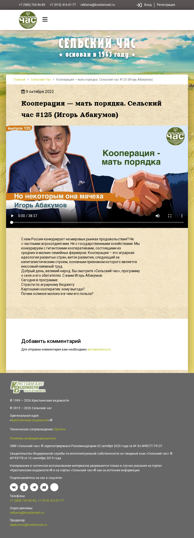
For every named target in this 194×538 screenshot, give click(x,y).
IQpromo (59, 429)
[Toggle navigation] (45, 20)
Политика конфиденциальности (33, 438)
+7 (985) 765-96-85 (32, 5)
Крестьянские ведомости (29, 420)
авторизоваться (98, 349)
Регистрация (166, 5)
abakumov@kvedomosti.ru (28, 525)
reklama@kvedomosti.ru (98, 5)
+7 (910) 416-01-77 (63, 5)
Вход (148, 5)
